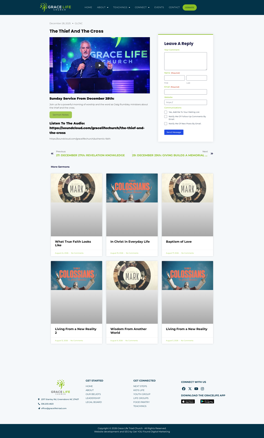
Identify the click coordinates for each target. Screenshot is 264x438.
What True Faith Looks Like (73, 243)
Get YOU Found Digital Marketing (151, 431)
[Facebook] (184, 388)
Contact (174, 7)
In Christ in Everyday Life (130, 241)
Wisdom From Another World (128, 330)
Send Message (174, 132)
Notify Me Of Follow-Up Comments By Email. (187, 117)
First (166, 83)
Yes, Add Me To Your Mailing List (184, 112)
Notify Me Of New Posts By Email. (185, 123)
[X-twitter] (190, 388)
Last (188, 83)
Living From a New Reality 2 (75, 330)
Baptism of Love (179, 241)
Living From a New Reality (186, 329)
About (101, 7)
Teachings (120, 7)
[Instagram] (202, 388)
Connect (141, 7)
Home (88, 7)
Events (159, 7)
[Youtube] (196, 388)
